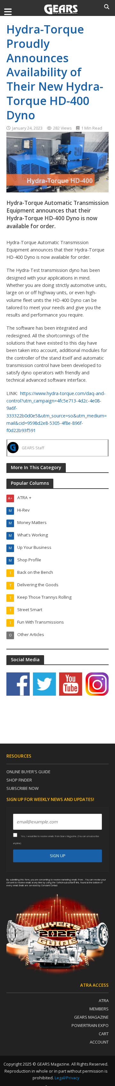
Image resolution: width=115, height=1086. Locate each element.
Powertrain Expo (90, 1025)
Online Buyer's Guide (28, 772)
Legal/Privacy (67, 1078)
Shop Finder (19, 780)
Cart (104, 1034)
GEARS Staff (33, 448)
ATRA (104, 1000)
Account (99, 1042)
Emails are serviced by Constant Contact (38, 885)
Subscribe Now (22, 788)
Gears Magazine (91, 1017)
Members (99, 1009)
